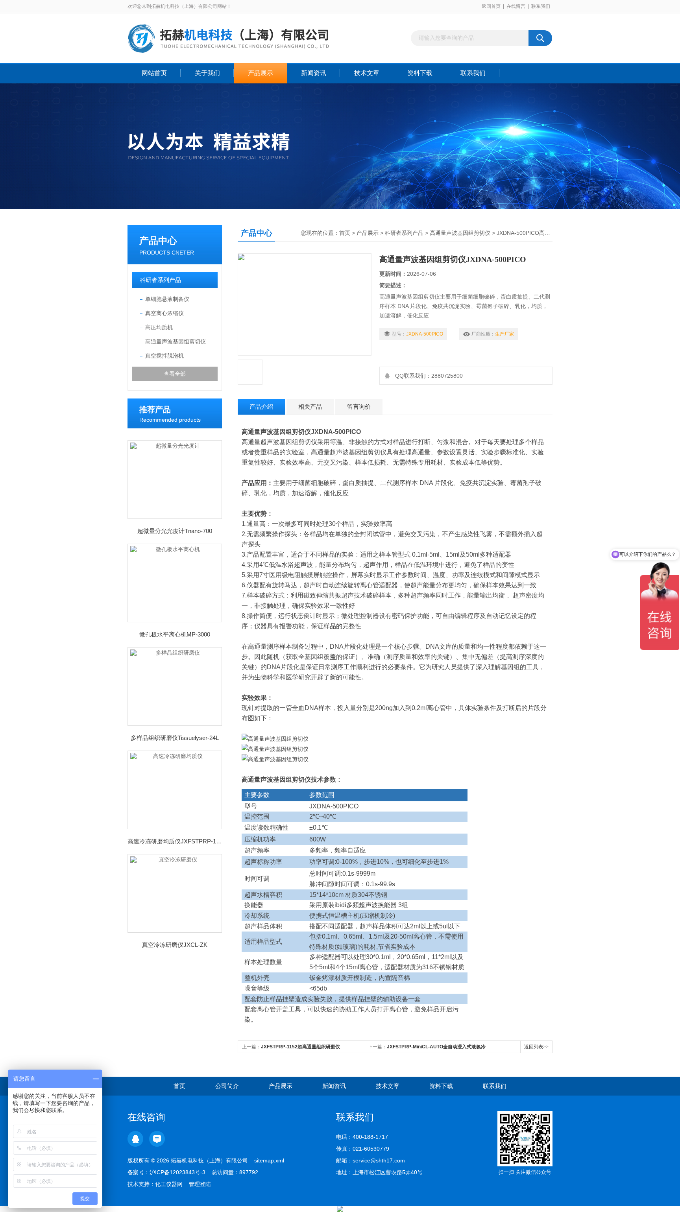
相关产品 (310, 406)
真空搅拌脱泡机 (164, 355)
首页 (344, 233)
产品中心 (158, 240)
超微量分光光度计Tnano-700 (174, 531)
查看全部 (175, 374)
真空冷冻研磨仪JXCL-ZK (174, 944)
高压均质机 (159, 327)
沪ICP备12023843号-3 (177, 1172)
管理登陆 (200, 1184)
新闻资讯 (313, 73)
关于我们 (207, 73)
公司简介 (227, 1086)
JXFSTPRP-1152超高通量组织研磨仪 (300, 1047)
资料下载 (419, 73)
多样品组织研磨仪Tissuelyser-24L (175, 737)
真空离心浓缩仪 (164, 313)
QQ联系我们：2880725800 (427, 376)
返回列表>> (536, 1047)
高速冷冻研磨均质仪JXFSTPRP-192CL (175, 841)
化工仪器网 (169, 1184)
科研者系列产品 (160, 280)
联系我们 (540, 6)
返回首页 (491, 6)
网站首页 (154, 73)
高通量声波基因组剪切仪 (175, 341)
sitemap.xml (269, 1160)
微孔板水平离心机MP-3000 (174, 634)
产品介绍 (261, 406)
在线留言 (515, 6)
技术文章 (366, 73)
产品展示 (260, 73)
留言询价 (359, 406)
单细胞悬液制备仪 (167, 299)
